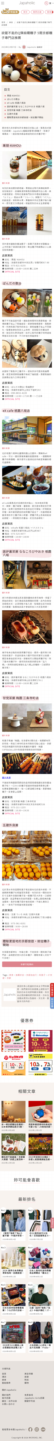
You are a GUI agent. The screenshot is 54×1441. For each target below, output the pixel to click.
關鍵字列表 (29, 1400)
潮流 (4, 1376)
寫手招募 (6, 1397)
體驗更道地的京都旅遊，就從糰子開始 (25, 117)
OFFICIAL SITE (12, 271)
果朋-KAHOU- (14, 95)
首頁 (3, 22)
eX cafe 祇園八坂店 (16, 102)
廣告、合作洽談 (9, 1400)
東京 (25, 11)
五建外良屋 (12, 113)
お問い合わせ (8, 1403)
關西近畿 (37, 11)
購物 (26, 1382)
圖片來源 (6, 183)
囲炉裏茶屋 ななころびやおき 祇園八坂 (26, 106)
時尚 (26, 1379)
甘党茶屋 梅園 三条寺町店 (19, 110)
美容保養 (28, 1373)
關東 (49, 11)
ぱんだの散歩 (13, 99)
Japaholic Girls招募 (34, 1397)
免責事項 (28, 1394)
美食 (11, 22)
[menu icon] (3, 3)
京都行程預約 (27, 964)
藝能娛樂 (6, 1382)
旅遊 (26, 1376)
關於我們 (6, 1394)
